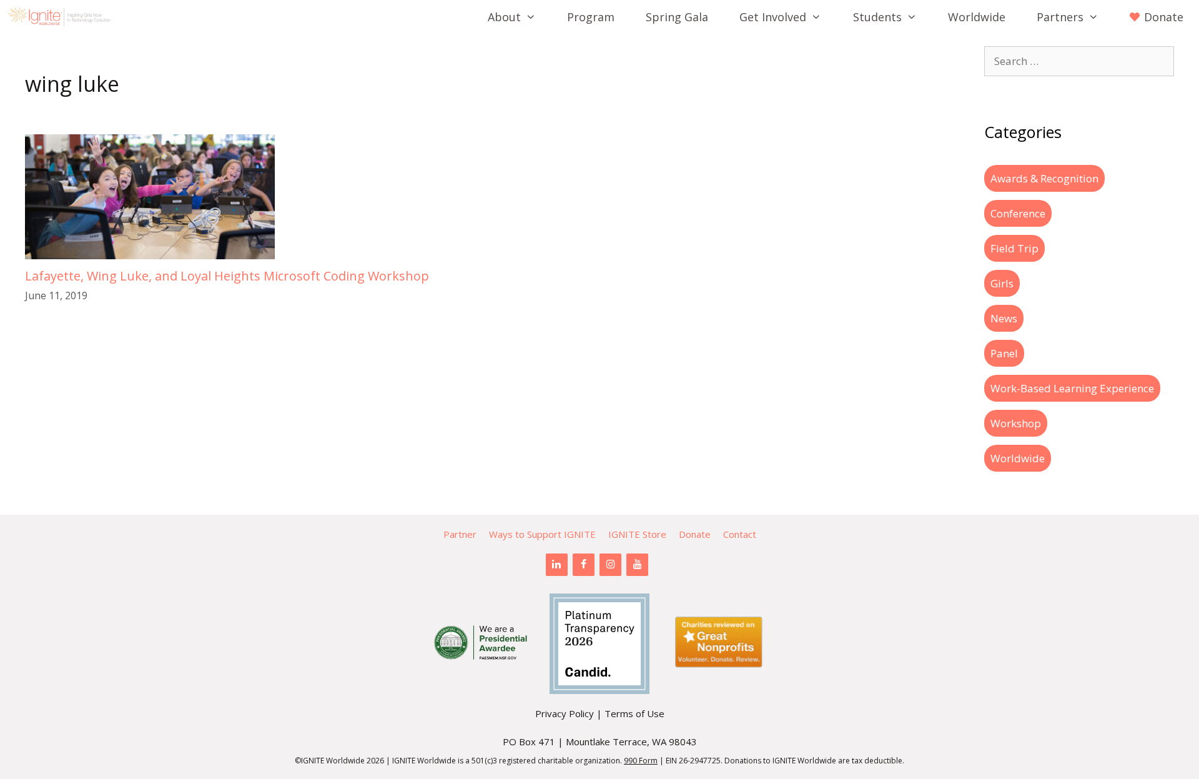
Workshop (1015, 423)
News (1003, 318)
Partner (459, 534)
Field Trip (1014, 248)
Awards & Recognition (1044, 178)
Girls (1002, 283)
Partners (1060, 16)
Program (590, 16)
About (504, 16)
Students (877, 16)
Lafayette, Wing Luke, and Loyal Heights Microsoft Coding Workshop (227, 275)
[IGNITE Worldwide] (62, 17)
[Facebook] (584, 564)
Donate (695, 534)
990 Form (641, 760)
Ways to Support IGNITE (542, 534)
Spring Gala (677, 16)
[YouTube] (637, 564)
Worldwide (976, 16)
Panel (1004, 353)
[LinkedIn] (557, 564)
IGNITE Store (637, 534)
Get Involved (772, 16)
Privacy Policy (564, 713)
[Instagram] (610, 564)
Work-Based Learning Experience (1072, 388)
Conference (1017, 213)
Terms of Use (634, 713)
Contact (739, 534)
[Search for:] (1079, 61)
